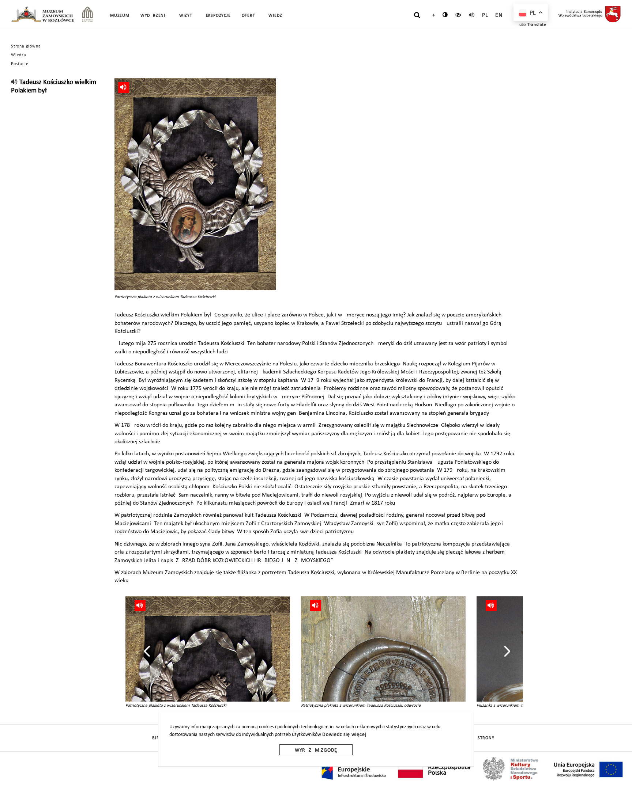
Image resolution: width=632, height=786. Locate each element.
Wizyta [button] (187, 16)
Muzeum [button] (119, 16)
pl (485, 15)
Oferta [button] (250, 16)
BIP (155, 738)
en (499, 15)
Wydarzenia (154, 16)
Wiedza (18, 55)
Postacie (19, 64)
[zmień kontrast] (445, 15)
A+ (432, 15)
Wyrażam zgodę (316, 750)
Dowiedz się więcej (344, 734)
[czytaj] (458, 15)
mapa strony (479, 738)
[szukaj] (417, 15)
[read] (472, 15)
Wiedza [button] (276, 16)
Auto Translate (531, 25)
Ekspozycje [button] (218, 16)
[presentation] (147, 651)
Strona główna (26, 46)
